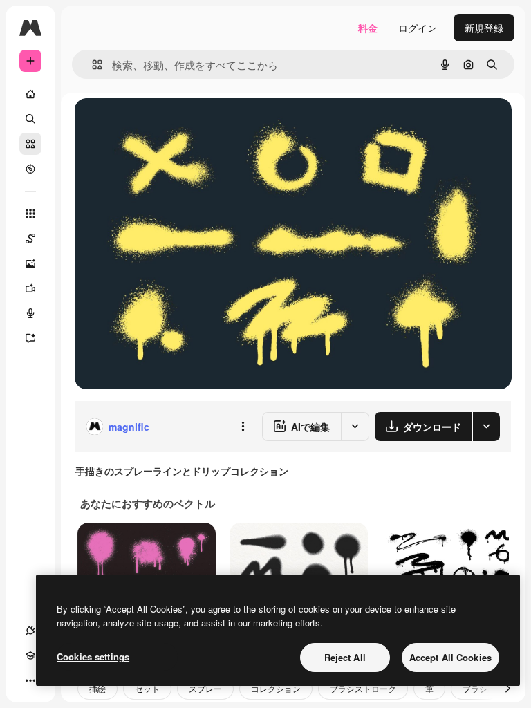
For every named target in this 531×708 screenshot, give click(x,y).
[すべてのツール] (30, 214)
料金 (368, 28)
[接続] (30, 631)
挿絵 (97, 688)
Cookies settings (93, 656)
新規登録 (484, 28)
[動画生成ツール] (30, 288)
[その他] (30, 680)
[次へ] (507, 689)
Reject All (345, 657)
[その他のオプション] (243, 426)
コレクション (276, 688)
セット (147, 688)
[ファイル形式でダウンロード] (486, 426)
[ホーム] (30, 94)
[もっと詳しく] (30, 169)
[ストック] (30, 144)
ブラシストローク (363, 688)
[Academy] (30, 655)
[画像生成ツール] (30, 263)
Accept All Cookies (450, 657)
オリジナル (170, 124)
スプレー (205, 688)
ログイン (417, 28)
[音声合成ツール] (30, 313)
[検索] (30, 119)
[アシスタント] (30, 338)
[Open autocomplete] (92, 64)
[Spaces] (30, 238)
